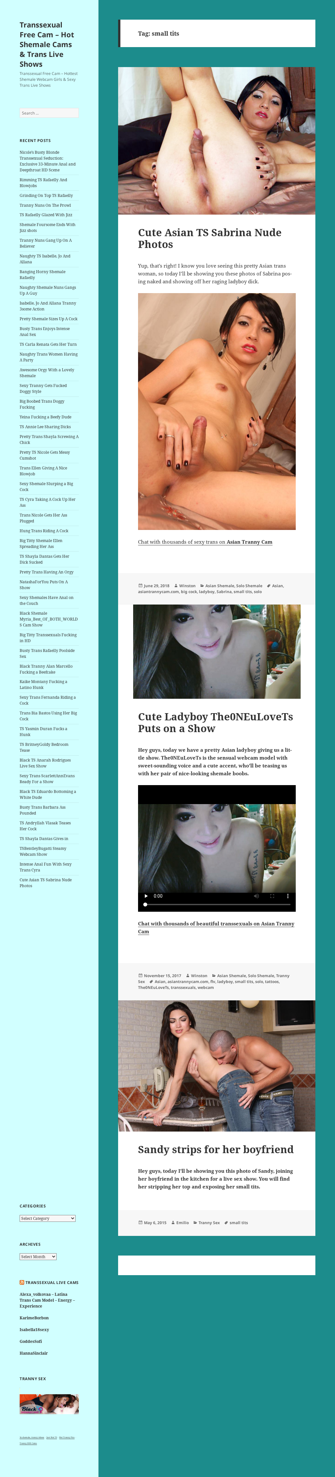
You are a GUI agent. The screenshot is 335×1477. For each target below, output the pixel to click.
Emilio (182, 1222)
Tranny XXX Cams (28, 1443)
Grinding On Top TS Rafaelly (46, 195)
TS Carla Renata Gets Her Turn (48, 344)
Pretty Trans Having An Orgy (47, 572)
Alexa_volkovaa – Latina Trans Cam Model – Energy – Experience (47, 1300)
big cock (189, 591)
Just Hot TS (51, 1437)
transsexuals (183, 987)
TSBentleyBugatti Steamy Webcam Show (43, 851)
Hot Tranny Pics (67, 1437)
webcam (206, 987)
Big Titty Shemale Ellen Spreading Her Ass (41, 543)
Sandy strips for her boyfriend (216, 1149)
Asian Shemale (219, 586)
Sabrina (224, 591)
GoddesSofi (31, 1341)
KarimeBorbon (34, 1318)
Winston (187, 586)
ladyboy (207, 591)
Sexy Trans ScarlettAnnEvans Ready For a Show (47, 778)
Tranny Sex (209, 1222)
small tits (243, 591)
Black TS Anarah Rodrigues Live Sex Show (45, 763)
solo (258, 591)
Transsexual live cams (52, 1282)
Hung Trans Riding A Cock (44, 531)
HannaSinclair (34, 1353)
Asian (277, 586)
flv (212, 981)
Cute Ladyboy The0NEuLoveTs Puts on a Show (215, 722)
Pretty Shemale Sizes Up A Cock (49, 319)
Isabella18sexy (34, 1329)
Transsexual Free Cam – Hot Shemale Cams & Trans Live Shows (47, 44)
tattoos (272, 981)
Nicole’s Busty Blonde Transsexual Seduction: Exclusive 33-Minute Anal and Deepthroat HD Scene (48, 161)
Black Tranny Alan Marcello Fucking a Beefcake (46, 669)
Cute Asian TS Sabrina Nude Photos (210, 238)
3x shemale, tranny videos (32, 1437)
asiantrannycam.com (158, 591)
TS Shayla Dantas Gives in (44, 838)
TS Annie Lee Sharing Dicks (45, 427)
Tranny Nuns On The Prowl (45, 205)
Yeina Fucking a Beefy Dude (45, 417)
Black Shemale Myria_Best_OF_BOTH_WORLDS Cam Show (49, 619)
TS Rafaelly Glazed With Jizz (46, 215)
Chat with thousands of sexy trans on (205, 541)
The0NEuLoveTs (153, 987)
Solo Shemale (249, 586)
